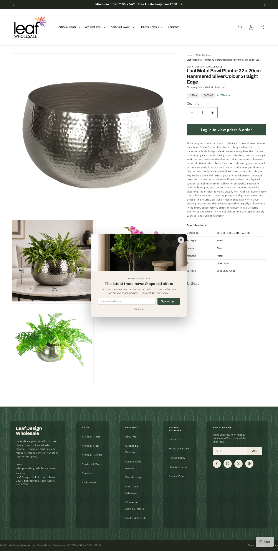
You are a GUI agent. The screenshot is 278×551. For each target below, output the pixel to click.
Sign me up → (169, 301)
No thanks (139, 309)
